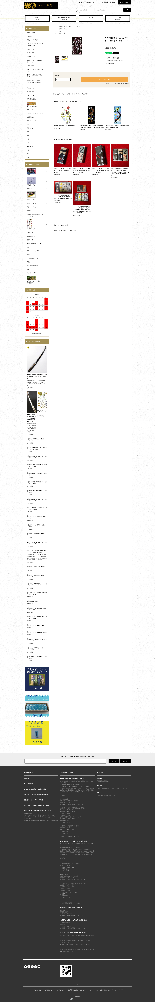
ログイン (114, 2)
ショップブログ (112, 990)
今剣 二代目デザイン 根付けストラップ (38, 534)
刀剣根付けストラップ (74, 27)
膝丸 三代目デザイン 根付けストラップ (38, 576)
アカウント (97, 2)
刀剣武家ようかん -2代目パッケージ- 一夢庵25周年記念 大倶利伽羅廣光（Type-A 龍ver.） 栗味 (91, 126)
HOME (37, 18)
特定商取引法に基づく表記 (122, 83)
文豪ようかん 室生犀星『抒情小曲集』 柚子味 (38, 593)
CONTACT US (117, 18)
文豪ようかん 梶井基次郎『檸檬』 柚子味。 (38, 517)
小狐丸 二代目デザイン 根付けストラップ (38, 640)
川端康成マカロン (33, 601)
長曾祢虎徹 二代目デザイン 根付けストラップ (38, 543)
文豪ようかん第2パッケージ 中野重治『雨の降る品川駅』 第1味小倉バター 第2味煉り (81, 170)
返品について (109, 83)
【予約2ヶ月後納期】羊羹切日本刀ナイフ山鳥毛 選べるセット (37, 551)
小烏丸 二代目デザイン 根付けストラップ (38, 648)
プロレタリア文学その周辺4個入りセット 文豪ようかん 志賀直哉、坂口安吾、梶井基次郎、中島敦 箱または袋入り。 (63, 198)
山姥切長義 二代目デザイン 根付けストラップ (38, 474)
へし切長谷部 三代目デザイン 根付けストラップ (38, 508)
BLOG (91, 18)
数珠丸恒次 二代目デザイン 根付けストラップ (38, 465)
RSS (119, 990)
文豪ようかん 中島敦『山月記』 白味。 (38, 525)
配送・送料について (52, 990)
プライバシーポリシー (89, 990)
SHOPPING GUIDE (64, 18)
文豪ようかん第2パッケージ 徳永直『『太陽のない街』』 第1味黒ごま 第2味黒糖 (100, 170)
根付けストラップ (63, 27)
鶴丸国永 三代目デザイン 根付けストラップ (65, 125)
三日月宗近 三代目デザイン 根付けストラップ (38, 482)
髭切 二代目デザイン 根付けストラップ (42, 412)
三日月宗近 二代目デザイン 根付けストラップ (38, 457)
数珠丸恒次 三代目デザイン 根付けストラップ (38, 491)
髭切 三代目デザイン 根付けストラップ (38, 567)
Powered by (68, 999)
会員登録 (106, 2)
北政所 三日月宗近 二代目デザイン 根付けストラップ (38, 448)
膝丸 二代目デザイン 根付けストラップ (38, 439)
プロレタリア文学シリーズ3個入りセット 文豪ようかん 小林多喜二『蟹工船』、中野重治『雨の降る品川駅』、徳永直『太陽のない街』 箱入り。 (120, 172)
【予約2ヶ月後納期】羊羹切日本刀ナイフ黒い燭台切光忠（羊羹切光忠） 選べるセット (37, 376)
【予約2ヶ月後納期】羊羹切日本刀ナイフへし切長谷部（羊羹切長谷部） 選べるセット (31, 418)
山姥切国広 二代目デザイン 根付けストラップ (38, 657)
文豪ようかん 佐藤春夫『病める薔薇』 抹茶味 (38, 617)
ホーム (55, 27)
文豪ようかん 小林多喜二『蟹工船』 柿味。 (37, 609)
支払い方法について (40, 990)
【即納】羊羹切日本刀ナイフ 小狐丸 (38, 584)
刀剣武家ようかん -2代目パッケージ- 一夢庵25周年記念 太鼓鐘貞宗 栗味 (117, 126)
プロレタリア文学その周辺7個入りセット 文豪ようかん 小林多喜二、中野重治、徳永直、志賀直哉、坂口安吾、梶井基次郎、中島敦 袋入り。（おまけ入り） (82, 209)
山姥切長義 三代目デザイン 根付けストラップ (38, 500)
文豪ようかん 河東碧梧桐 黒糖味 (38, 632)
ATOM (123, 990)
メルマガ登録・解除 (86, 2)
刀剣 (60, 31)
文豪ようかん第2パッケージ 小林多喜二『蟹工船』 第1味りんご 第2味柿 (62, 170)
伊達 (64, 33)
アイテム (125, 2)
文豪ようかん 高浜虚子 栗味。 (37, 625)
